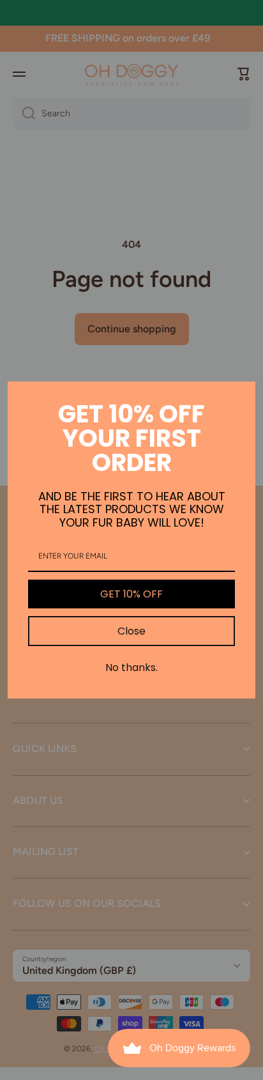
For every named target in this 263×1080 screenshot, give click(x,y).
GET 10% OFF (131, 594)
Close (131, 631)
